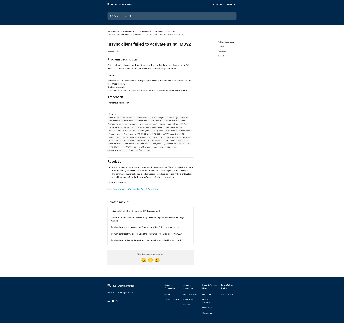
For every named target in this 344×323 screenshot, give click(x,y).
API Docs (231, 4)
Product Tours (217, 4)
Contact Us (207, 313)
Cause (221, 46)
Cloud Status (188, 299)
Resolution (222, 56)
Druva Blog (207, 307)
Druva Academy (190, 294)
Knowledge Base (130, 31)
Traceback (221, 51)
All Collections (114, 31)
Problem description (225, 42)
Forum (167, 294)
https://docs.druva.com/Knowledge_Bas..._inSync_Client (133, 189)
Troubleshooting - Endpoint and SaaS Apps (126, 34)
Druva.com (206, 294)
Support (186, 305)
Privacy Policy (227, 294)
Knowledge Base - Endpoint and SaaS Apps (158, 31)
